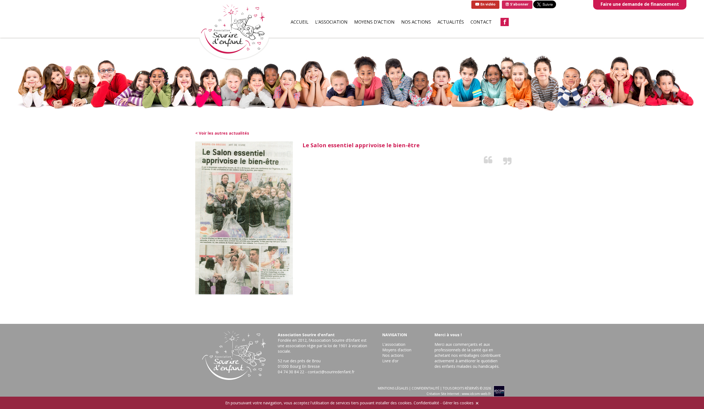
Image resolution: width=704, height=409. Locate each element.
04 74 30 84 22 (291, 371)
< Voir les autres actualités (222, 133)
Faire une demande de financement (640, 4)
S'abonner (519, 4)
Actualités (451, 22)
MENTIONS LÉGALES (393, 388)
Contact (481, 22)
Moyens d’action (374, 22)
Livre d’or (390, 360)
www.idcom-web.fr (476, 393)
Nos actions (416, 22)
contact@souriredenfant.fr (331, 371)
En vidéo (488, 4)
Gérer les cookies (458, 402)
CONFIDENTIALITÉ (425, 388)
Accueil (300, 22)
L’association (331, 22)
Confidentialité (426, 402)
